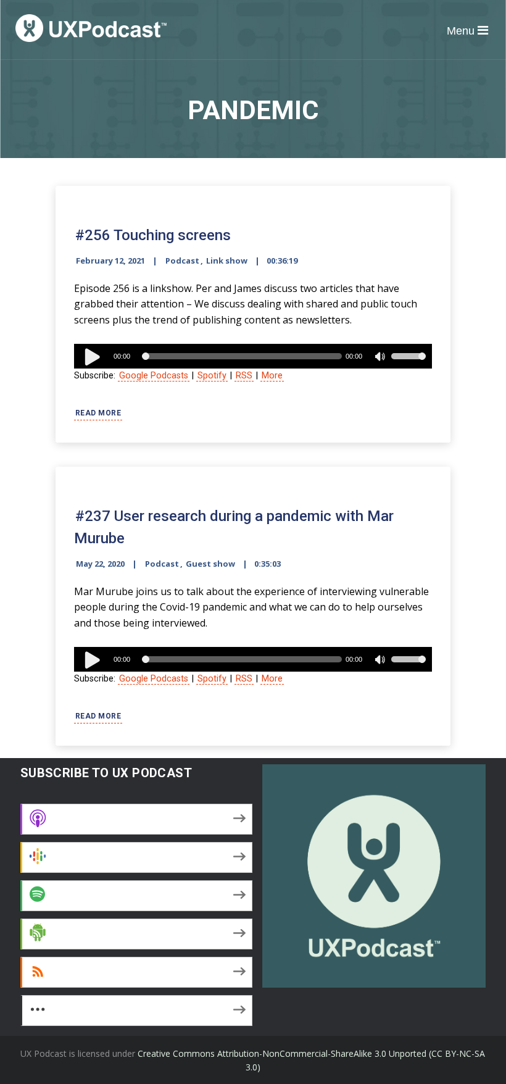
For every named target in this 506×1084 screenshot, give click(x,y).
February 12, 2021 (110, 260)
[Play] (92, 356)
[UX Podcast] (91, 28)
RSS (244, 375)
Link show (226, 260)
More (272, 375)
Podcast (182, 260)
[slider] (408, 364)
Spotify (211, 375)
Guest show (210, 563)
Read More (98, 413)
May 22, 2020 (100, 563)
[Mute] (381, 358)
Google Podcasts (153, 375)
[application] (253, 356)
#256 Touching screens (153, 235)
